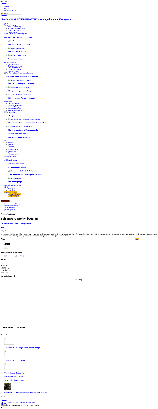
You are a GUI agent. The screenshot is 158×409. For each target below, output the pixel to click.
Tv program (11, 189)
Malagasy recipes (13, 71)
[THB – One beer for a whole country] (20, 94)
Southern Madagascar (15, 107)
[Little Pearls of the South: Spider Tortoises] (22, 171)
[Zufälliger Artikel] (1, 199)
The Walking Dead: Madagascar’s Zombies (21, 77)
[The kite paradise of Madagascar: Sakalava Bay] (24, 119)
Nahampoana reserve (11, 206)
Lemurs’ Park (8, 211)
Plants (10, 153)
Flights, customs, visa (15, 30)
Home (6, 23)
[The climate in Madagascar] (17, 41)
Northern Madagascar (15, 105)
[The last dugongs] (14, 178)
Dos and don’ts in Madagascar (16, 223)
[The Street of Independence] (18, 134)
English (16, 196)
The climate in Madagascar (19, 45)
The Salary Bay (10, 116)
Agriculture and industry (15, 69)
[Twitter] (3, 3)
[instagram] (6, 3)
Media (6, 187)
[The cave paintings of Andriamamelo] (20, 126)
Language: (7, 192)
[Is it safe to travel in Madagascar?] (16, 34)
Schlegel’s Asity (10, 160)
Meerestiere (12, 151)
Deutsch (18, 194)
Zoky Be (4, 228)
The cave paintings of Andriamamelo (23, 130)
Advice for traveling (14, 27)
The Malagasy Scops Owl (14, 373)
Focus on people (13, 64)
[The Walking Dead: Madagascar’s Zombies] (18, 73)
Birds (9, 148)
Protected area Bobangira (12, 204)
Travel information (10, 25)
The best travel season (17, 52)
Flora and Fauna (9, 141)
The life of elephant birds (14, 360)
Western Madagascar (15, 110)
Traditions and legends (15, 66)
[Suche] (2, 2)
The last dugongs (15, 182)
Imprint (6, 7)
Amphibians (11, 146)
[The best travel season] (16, 48)
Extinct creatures (13, 155)
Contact (7, 8)
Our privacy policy (10, 10)
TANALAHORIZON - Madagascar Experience (21, 402)
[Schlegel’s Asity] (10, 156)
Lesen (137, 239)
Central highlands (13, 103)
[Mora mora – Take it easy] (17, 55)
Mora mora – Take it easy (18, 59)
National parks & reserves (12, 185)
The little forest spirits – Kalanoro (21, 84)
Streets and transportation (16, 28)
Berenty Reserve (9, 209)
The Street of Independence (19, 137)
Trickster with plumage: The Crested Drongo (22, 348)
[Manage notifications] (4, 405)
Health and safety (14, 32)
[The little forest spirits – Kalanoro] (20, 80)
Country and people (10, 62)
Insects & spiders (13, 149)
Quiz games (11, 190)
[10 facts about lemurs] (16, 164)
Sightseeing (8, 102)
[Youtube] (5, 3)
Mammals (11, 143)
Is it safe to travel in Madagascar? (18, 37)
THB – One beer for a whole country (22, 98)
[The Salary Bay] (9, 112)
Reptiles (10, 144)
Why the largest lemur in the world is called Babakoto (25, 393)
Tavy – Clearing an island (14, 380)
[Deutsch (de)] (9, 256)
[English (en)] (19, 256)
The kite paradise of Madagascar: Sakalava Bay (27, 123)
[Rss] (1, 3)
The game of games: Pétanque (20, 91)
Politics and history (14, 68)
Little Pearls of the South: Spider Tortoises (25, 175)
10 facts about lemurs (17, 167)
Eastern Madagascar (14, 109)
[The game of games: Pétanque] (18, 87)
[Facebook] (2, 3)
